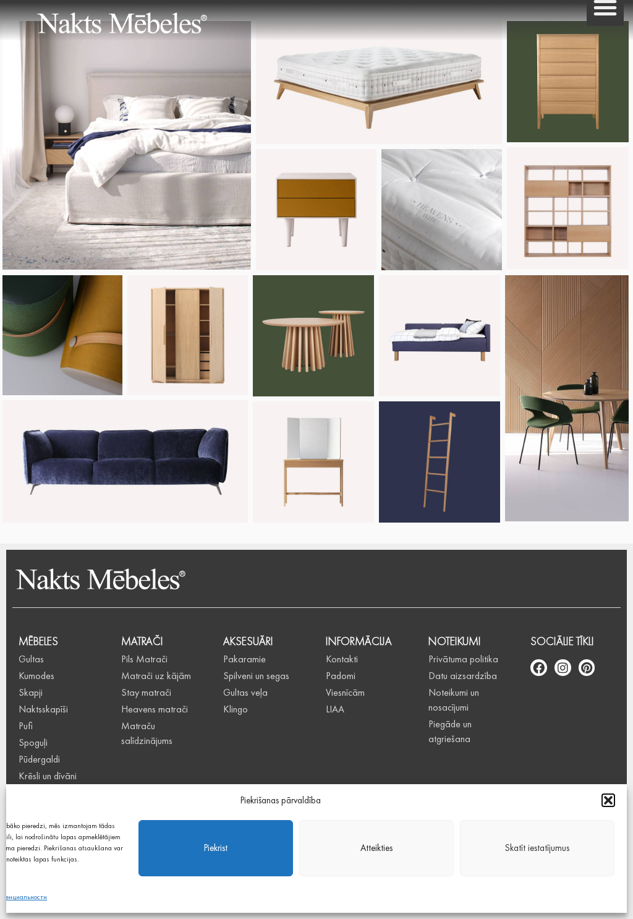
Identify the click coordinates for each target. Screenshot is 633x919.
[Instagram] (562, 667)
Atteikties (376, 848)
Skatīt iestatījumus (537, 848)
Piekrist (215, 848)
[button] (608, 800)
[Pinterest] (587, 667)
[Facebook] (538, 667)
